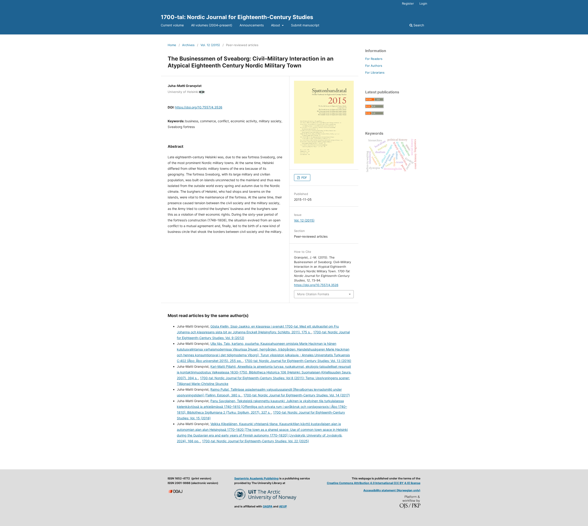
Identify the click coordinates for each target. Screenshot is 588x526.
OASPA (267, 506)
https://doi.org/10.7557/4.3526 (198, 107)
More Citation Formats (313, 294)
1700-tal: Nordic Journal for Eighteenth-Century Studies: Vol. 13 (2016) (298, 361)
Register (408, 3)
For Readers (373, 59)
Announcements (252, 25)
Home (172, 45)
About (276, 25)
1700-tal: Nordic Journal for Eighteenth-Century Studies (237, 17)
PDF (303, 177)
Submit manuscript (305, 25)
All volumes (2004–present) (211, 25)
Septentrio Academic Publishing (256, 478)
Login (423, 3)
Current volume (172, 25)
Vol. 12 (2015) (210, 45)
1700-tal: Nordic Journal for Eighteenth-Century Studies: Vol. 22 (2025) (255, 441)
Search (418, 25)
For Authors (373, 65)
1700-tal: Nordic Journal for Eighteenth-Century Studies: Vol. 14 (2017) (296, 395)
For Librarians (374, 72)
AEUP (283, 506)
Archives (188, 45)
